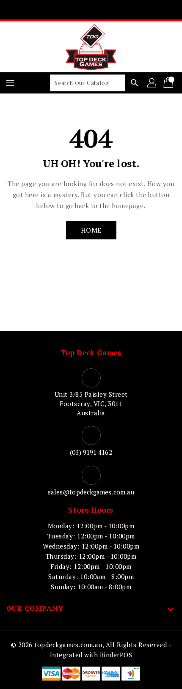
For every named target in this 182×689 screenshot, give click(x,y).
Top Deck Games (91, 352)
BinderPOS (116, 655)
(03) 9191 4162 (91, 452)
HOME (91, 230)
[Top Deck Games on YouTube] (107, 9)
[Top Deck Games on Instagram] (91, 9)
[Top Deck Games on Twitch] (123, 9)
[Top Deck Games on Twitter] (75, 9)
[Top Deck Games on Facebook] (58, 9)
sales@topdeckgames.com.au (91, 492)
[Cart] (169, 82)
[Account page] (152, 82)
